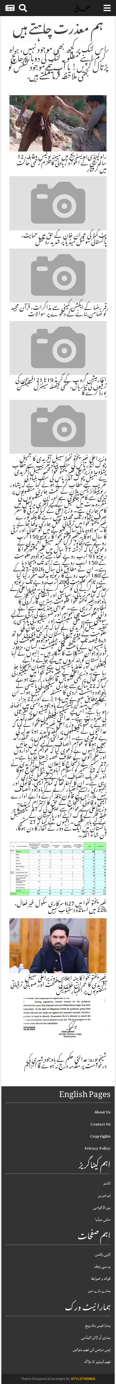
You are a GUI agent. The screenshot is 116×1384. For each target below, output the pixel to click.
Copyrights (100, 1136)
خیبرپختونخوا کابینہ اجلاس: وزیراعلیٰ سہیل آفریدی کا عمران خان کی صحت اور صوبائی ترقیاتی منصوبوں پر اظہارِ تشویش (59, 985)
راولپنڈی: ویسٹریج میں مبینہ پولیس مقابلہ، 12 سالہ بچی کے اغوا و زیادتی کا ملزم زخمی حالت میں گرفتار (61, 164)
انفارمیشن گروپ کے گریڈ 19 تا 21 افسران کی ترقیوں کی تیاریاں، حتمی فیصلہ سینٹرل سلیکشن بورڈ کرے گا (61, 387)
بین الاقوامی (102, 1207)
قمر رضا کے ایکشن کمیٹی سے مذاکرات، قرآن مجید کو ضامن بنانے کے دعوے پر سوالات (59, 311)
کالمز (107, 1183)
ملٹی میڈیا (103, 1219)
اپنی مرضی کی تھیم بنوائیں (92, 1349)
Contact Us (100, 1124)
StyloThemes (83, 1379)
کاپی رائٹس (103, 1254)
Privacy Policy (97, 1148)
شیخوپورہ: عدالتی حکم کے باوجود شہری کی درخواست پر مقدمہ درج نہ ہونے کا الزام (65, 1063)
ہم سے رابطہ (102, 1266)
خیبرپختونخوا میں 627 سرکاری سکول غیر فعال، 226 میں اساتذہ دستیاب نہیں (61, 907)
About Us (102, 1112)
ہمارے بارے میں (99, 1290)
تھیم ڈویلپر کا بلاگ (97, 1361)
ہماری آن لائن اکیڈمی (96, 1337)
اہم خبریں (104, 1195)
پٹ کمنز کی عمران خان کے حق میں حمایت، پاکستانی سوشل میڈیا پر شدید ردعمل (64, 239)
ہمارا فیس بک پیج (98, 1325)
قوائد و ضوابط (101, 1278)
